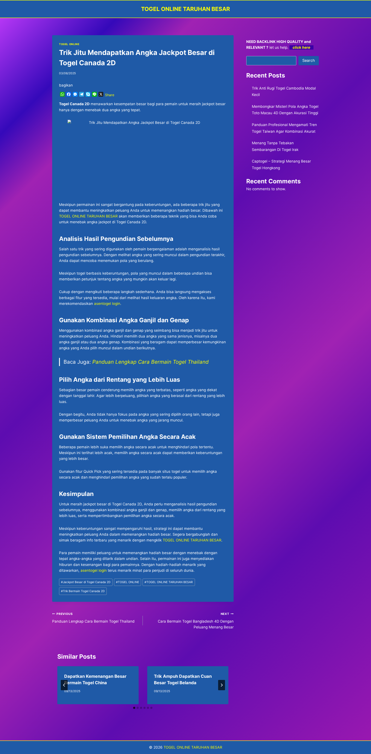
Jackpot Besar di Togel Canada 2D (86, 582)
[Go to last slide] (64, 685)
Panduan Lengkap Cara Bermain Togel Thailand (150, 362)
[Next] (221, 685)
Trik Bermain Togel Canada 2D (83, 591)
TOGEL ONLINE (69, 44)
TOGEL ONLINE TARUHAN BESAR (192, 540)
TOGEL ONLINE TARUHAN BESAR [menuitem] (88, 216)
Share (109, 95)
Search (308, 60)
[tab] (134, 708)
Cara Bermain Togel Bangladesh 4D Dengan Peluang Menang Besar (195, 620)
